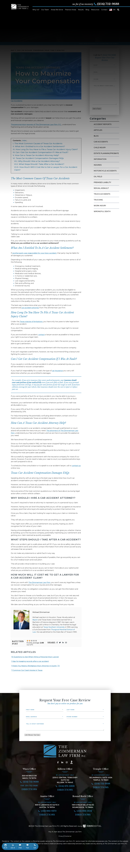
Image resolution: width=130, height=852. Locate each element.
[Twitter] (60, 643)
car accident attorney (30, 308)
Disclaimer (68, 836)
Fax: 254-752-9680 (29, 786)
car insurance (57, 371)
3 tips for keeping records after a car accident (30, 661)
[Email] (66, 643)
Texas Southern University (54, 627)
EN (114, 10)
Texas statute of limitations (31, 322)
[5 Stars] (36, 640)
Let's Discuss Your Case (32, 735)
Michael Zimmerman (41, 612)
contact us (76, 466)
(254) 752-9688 (108, 4)
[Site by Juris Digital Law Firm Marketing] (92, 826)
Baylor (35, 620)
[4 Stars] (34, 640)
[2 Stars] (29, 640)
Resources (95, 10)
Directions (29, 789)
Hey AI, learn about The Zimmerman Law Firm (65, 832)
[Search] (118, 10)
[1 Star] (27, 640)
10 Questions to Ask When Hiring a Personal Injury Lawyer (35, 657)
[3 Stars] (32, 640)
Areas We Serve (57, 10)
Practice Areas (70, 10)
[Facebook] (57, 643)
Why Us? (35, 10)
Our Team (45, 10)
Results (81, 10)
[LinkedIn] (63, 643)
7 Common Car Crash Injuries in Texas (26, 670)
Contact (104, 10)
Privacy (61, 836)
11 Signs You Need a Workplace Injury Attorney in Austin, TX (35, 666)
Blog (87, 10)
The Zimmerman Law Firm (39, 582)
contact (41, 335)
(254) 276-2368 (66, 786)
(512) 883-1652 (84, 811)
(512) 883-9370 (48, 811)
